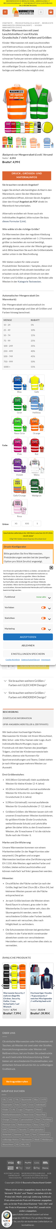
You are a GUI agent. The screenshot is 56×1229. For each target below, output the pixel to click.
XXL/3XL (25, 1144)
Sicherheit (6, 1134)
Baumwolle (26, 1099)
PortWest (47, 1119)
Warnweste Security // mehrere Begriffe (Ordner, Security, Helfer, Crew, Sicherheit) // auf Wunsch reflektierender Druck (14, 1001)
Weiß (37, 1139)
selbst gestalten (36, 1129)
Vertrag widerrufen (17, 1081)
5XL (4, 1099)
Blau (36, 1099)
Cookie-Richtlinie (13, 660)
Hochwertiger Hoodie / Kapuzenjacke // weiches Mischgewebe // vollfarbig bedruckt (41, 997)
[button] (51, 567)
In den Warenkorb (33, 666)
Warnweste (26, 1139)
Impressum (45, 660)
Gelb (24, 1104)
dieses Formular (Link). (14, 221)
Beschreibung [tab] (10, 712)
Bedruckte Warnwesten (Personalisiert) (27, 24)
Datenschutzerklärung (30, 660)
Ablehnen (28, 645)
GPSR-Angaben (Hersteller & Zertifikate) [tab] (25, 724)
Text (34, 1134)
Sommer (18, 1134)
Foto (17, 1104)
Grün (31, 1104)
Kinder (5, 1109)
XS (17, 1144)
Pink (38, 1119)
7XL (17, 1099)
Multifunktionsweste (11, 1114)
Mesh (38, 1109)
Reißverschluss (24, 1124)
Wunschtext (7, 1144)
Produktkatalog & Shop (27, 23)
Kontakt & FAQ (11, 1173)
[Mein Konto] (40, 12)
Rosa (36, 1124)
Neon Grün (28, 1114)
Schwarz (12, 1129)
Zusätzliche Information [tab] (17, 718)
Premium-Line (8, 1124)
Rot (42, 1124)
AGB (49, 1173)
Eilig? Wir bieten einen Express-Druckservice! (28, 539)
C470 (43, 1099)
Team (26, 1134)
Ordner (15, 1119)
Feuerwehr (7, 1104)
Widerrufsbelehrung (33, 1173)
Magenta (29, 1109)
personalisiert (27, 1119)
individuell (40, 1104)
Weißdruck (47, 1139)
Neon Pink (40, 1114)
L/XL (13, 1109)
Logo (20, 1109)
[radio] (19, 382)
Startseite (7, 23)
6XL (10, 1099)
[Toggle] (5, 681)
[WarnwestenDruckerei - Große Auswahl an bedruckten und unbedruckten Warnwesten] (23, 12)
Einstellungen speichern (28, 653)
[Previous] (7, 109)
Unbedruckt (44, 1134)
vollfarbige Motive (10, 1139)
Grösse (5, 524)
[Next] (48, 109)
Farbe (4, 445)
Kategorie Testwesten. (29, 281)
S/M (4, 1129)
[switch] (7, 1224)
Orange (5, 1119)
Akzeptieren (28, 637)
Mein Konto (15, 1178)
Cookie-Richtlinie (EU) (35, 1178)
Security (23, 1129)
